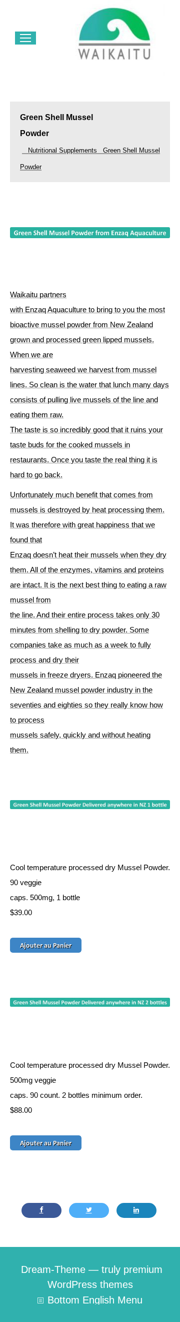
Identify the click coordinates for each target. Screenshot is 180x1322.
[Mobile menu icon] (25, 38)
